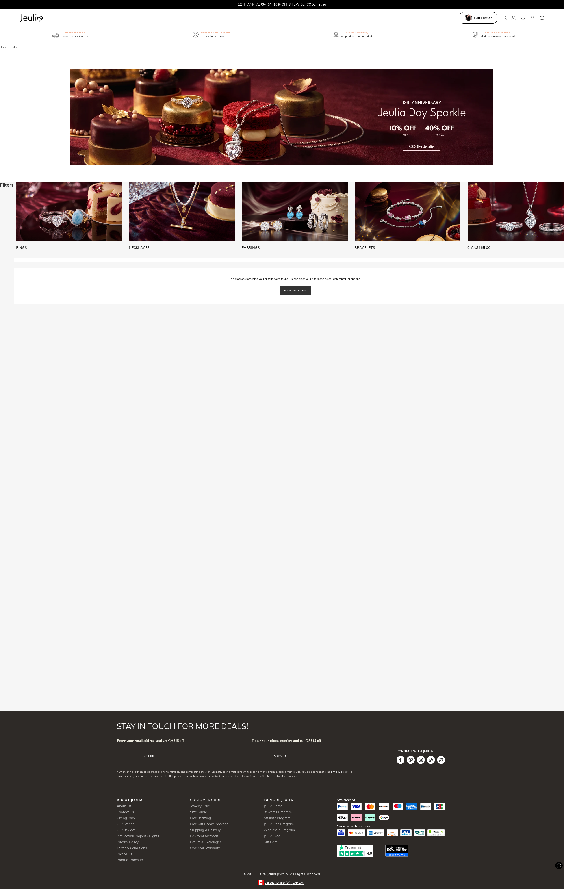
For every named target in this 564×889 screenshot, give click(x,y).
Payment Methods (204, 836)
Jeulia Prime (273, 806)
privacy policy (339, 771)
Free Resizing (200, 818)
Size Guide (198, 812)
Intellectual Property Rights (138, 836)
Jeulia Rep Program (279, 824)
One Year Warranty (205, 848)
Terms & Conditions (132, 848)
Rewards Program (278, 812)
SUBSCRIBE (147, 756)
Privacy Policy (128, 842)
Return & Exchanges (205, 842)
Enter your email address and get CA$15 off (150, 740)
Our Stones (125, 824)
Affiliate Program (277, 818)
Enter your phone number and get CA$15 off (286, 740)
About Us (124, 806)
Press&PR (124, 854)
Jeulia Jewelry (277, 874)
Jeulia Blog (272, 836)
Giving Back (126, 818)
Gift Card (271, 842)
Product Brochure (130, 860)
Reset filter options (296, 290)
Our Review (126, 830)
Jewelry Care (200, 806)
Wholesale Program (279, 830)
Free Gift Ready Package (209, 824)
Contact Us (125, 812)
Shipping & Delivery (205, 830)
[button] (282, 882)
